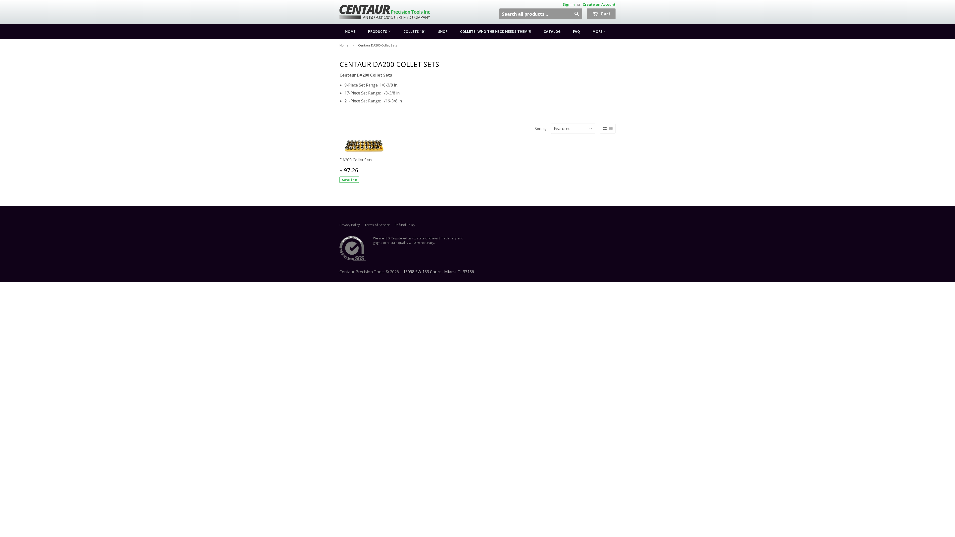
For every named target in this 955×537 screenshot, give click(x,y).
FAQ (576, 31)
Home (350, 31)
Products (378, 31)
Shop (443, 31)
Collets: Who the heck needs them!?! (495, 31)
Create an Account (599, 4)
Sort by (540, 128)
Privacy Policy (349, 225)
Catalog (552, 31)
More (597, 31)
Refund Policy (405, 225)
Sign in (569, 4)
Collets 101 (414, 31)
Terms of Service (377, 225)
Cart (605, 14)
